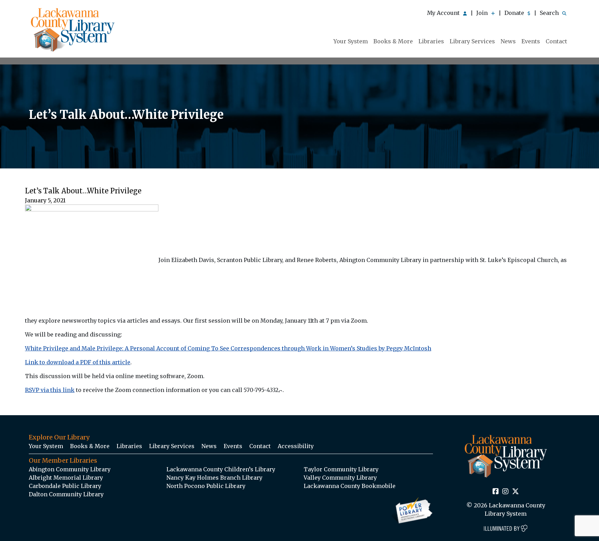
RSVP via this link (50, 389)
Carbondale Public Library (65, 485)
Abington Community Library (70, 469)
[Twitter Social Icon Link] (515, 492)
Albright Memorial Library (66, 477)
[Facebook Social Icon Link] (496, 492)
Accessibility (296, 446)
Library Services (472, 41)
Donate (515, 12)
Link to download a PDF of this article (77, 362)
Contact (556, 41)
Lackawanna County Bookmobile (350, 485)
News (508, 41)
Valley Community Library (340, 477)
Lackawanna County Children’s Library (220, 469)
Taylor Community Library (341, 469)
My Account (444, 12)
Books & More (393, 41)
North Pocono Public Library (205, 485)
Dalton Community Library (66, 494)
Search (550, 12)
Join (482, 12)
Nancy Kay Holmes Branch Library (214, 477)
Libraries (431, 41)
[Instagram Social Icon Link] (505, 492)
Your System (350, 41)
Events (530, 41)
